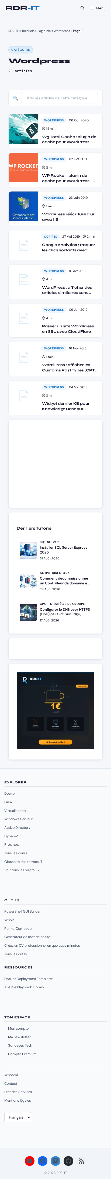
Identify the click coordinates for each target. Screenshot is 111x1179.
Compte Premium (22, 1054)
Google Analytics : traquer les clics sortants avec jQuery (68, 248)
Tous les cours (15, 853)
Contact (10, 1083)
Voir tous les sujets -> (21, 870)
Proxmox (11, 844)
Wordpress (62, 31)
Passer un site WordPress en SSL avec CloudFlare (68, 329)
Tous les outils (15, 954)
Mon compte (18, 1028)
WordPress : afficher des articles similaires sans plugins (67, 290)
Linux (8, 802)
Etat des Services (18, 1092)
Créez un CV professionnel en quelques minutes (42, 945)
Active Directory (17, 827)
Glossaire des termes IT (23, 861)
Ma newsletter (19, 1037)
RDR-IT (22, 8)
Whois (9, 920)
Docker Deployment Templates (29, 979)
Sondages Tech (20, 1045)
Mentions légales (17, 1100)
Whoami (11, 1075)
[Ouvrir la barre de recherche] (82, 8)
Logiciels (44, 31)
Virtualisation (15, 810)
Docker (10, 793)
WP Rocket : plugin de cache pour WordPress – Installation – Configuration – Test (70, 178)
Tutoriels (28, 31)
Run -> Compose (18, 928)
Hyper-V (11, 836)
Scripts (50, 236)
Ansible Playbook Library (24, 987)
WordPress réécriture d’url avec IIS (69, 217)
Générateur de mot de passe (27, 937)
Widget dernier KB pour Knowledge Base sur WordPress (66, 406)
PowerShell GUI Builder (22, 911)
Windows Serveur (18, 819)
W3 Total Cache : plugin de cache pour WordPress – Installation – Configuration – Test (70, 140)
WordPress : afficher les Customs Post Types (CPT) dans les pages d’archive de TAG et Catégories (70, 368)
